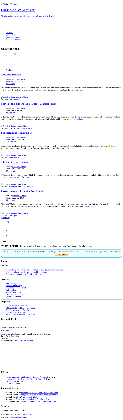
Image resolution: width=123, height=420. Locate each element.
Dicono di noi (11, 381)
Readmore (10, 70)
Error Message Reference (24, 340)
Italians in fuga (11, 283)
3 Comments (10, 84)
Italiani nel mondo (12, 290)
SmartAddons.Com (18, 417)
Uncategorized (14, 99)
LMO (11, 128)
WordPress (28, 415)
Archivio (4, 411)
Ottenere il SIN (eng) (14, 286)
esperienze (13, 186)
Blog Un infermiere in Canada (17, 310)
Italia (20, 186)
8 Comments (10, 113)
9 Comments (10, 200)
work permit (30, 128)
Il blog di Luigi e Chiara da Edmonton (20, 308)
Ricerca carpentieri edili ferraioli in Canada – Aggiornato (27, 377)
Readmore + (81, 90)
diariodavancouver (19, 79)
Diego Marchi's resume (14, 294)
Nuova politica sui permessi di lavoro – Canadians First (28, 104)
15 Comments (11, 142)
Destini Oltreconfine (13, 296)
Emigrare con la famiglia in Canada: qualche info (24, 274)
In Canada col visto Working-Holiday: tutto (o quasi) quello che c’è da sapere (35, 270)
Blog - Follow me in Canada (16, 312)
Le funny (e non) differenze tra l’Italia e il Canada (24, 379)
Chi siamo (9, 383)
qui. (90, 246)
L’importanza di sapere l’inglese (16, 133)
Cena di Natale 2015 (11, 74)
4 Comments (10, 171)
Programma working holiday (17, 288)
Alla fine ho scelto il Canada (15, 162)
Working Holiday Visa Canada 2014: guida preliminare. (27, 272)
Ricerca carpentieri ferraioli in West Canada (22, 191)
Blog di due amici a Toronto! (17, 306)
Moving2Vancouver (13, 292)
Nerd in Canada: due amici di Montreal (20, 314)
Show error (5, 330)
